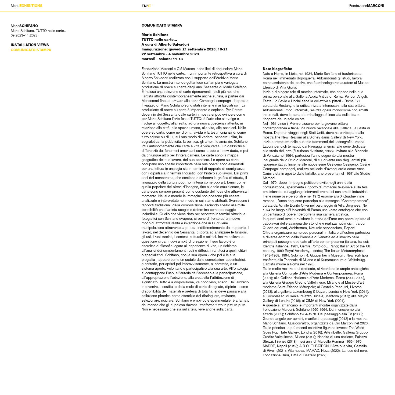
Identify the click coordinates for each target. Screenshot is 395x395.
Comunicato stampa (31, 50)
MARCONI (366, 6)
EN (144, 6)
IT (149, 6)
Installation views (30, 45)
